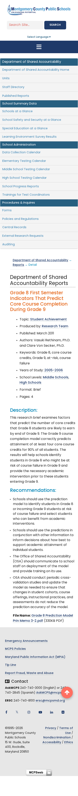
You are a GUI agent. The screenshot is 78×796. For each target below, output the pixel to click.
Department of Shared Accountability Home (35, 70)
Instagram (29, 712)
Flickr (63, 712)
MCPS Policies (15, 649)
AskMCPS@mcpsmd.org (54, 692)
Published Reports (15, 96)
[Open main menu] (39, 47)
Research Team (55, 326)
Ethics (68, 742)
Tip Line (10, 665)
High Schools (30, 382)
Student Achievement (48, 319)
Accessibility (51, 742)
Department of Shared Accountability (40, 260)
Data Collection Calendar (21, 152)
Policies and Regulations (20, 219)
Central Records (14, 227)
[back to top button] (67, 692)
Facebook (6, 712)
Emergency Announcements (26, 641)
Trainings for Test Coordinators (26, 194)
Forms (7, 210)
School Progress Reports (20, 186)
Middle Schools (55, 377)
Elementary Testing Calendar (24, 161)
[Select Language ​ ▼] (51, 37)
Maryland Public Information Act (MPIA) (35, 657)
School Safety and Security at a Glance (31, 120)
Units (6, 78)
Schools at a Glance (17, 111)
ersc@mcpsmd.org (50, 700)
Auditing (8, 244)
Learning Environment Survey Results (29, 137)
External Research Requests (22, 236)
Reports (18, 265)
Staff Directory (13, 87)
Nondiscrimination (57, 737)
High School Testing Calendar (24, 178)
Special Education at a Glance (25, 128)
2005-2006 (53, 370)
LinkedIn (51, 712)
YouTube (40, 712)
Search (55, 25)
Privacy (50, 728)
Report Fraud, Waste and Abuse (29, 673)
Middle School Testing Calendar (26, 169)
